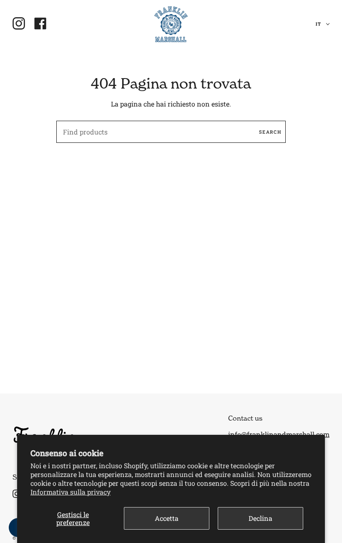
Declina (260, 518)
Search (270, 132)
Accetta (167, 518)
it (319, 24)
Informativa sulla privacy (70, 491)
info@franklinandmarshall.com (278, 434)
